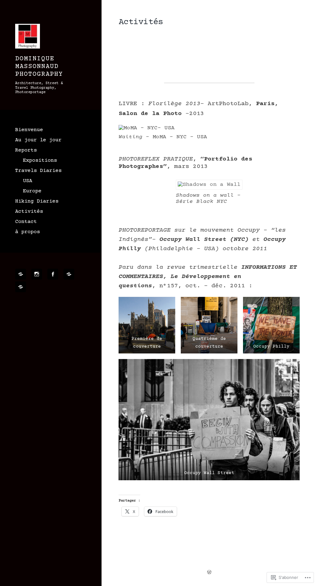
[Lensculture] (69, 274)
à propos (27, 232)
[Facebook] (53, 274)
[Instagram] (37, 274)
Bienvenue (29, 130)
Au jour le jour (38, 140)
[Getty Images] (21, 286)
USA (27, 181)
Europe (32, 191)
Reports (26, 150)
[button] (147, 325)
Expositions (40, 161)
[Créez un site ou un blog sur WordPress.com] (209, 573)
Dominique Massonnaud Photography (39, 66)
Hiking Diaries (37, 201)
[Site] (21, 274)
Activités (29, 212)
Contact (26, 222)
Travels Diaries (38, 171)
